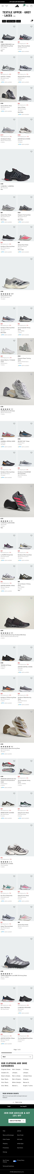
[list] (14, 21)
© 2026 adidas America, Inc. (17, 1171)
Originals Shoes (5, 1069)
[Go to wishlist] (7, 6)
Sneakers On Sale (5, 1073)
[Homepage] (17, 7)
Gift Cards (19, 1139)
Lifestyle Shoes (27, 1076)
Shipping (5, 1143)
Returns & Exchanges (8, 1135)
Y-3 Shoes (26, 1069)
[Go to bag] (31, 6)
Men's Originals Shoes (16, 1079)
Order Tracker (6, 1139)
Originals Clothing (25, 1079)
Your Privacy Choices (6, 1161)
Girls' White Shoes (4, 1086)
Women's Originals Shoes (16, 1086)
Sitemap (5, 1152)
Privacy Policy (20, 1160)
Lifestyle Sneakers (15, 1073)
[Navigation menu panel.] (3, 6)
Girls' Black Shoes (4, 1082)
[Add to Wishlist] (14, 27)
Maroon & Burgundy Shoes (28, 1082)
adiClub (19, 1131)
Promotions (6, 1147)
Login (9, 1106)
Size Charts (20, 1147)
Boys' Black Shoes (4, 1079)
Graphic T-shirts (28, 1085)
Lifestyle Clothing (25, 1073)
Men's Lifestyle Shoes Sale (16, 1076)
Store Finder (20, 1135)
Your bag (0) (23, 1106)
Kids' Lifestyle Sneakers (16, 1069)
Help (4, 1131)
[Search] (27, 6)
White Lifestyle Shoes (16, 1082)
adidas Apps (20, 1143)
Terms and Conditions (8, 1166)
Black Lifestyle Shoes (5, 1076)
